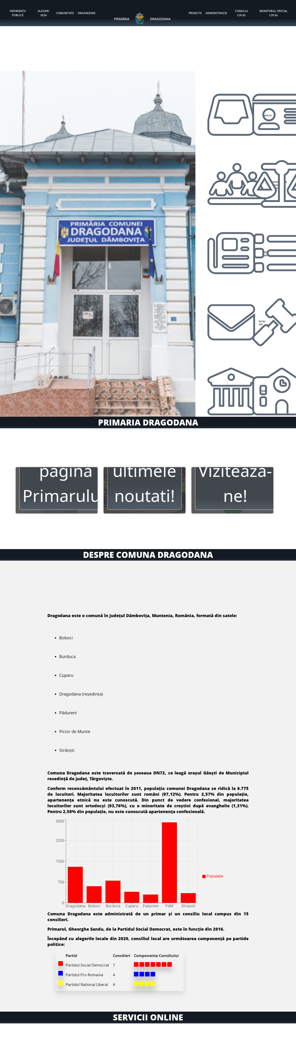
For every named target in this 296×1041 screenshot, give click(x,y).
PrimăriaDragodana (142, 19)
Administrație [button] (216, 13)
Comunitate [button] (65, 13)
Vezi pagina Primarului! (65, 470)
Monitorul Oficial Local (273, 13)
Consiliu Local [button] (241, 13)
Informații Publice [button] (18, 13)
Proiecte (195, 13)
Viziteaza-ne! (235, 483)
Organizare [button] (87, 13)
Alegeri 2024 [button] (43, 13)
